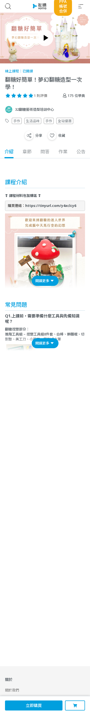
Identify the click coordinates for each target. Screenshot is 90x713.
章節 (27, 152)
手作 (16, 120)
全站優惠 (65, 120)
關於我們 (12, 690)
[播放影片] (45, 38)
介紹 (9, 152)
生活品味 (33, 120)
